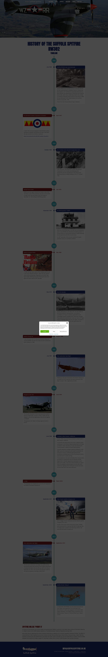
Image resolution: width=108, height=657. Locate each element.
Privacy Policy (56, 334)
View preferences (63, 331)
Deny (54, 331)
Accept (44, 331)
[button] (67, 322)
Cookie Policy (51, 334)
